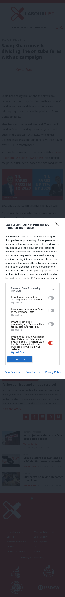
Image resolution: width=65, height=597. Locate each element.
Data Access (32, 372)
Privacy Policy (53, 372)
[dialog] (32, 298)
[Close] (58, 225)
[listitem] (32, 289)
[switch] (51, 298)
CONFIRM (20, 359)
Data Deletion (12, 372)
